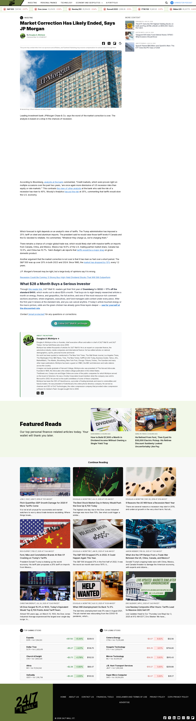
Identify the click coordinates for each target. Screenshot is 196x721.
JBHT (108, 668)
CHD (28, 659)
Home (63, 697)
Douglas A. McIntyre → (48, 338)
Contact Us (88, 697)
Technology (66, 3)
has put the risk (72, 191)
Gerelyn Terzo (141, 434)
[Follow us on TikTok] (188, 717)
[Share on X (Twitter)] (109, 43)
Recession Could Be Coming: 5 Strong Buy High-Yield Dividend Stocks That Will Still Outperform (65, 277)
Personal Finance (49, 3)
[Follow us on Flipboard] (114, 43)
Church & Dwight (34, 656)
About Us (74, 697)
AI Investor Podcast (183, 3)
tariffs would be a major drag (90, 250)
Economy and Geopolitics (88, 3)
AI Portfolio (112, 3)
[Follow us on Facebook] (164, 717)
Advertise (124, 702)
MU (107, 659)
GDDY (28, 677)
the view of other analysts (69, 188)
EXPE (28, 640)
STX (108, 649)
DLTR (28, 649)
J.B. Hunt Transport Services (119, 665)
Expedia (30, 637)
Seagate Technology (115, 647)
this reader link (35, 289)
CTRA (108, 640)
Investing (32, 3)
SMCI (108, 677)
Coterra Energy (113, 637)
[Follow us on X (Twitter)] (169, 717)
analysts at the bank (53, 182)
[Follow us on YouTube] (178, 717)
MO (27, 668)
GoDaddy (30, 675)
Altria (28, 665)
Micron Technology (115, 656)
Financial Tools (105, 697)
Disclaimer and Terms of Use (131, 697)
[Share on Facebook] (103, 43)
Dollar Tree (31, 647)
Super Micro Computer (116, 675)
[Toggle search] (166, 3)
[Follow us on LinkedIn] (174, 717)
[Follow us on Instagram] (183, 717)
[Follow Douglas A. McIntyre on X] (38, 393)
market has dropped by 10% (97, 262)
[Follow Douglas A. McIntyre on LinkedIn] (42, 393)
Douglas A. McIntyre (37, 35)
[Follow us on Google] (120, 43)
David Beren (95, 434)
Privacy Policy (157, 697)
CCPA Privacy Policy (178, 697)
